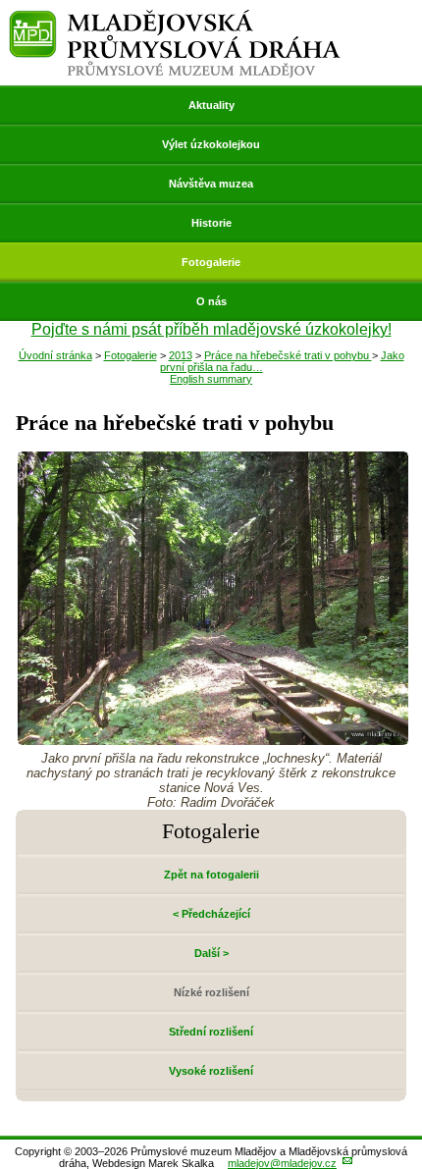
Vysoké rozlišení (211, 1071)
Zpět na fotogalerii (211, 874)
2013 (180, 355)
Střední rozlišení (211, 1031)
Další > (211, 953)
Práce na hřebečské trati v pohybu (288, 355)
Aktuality (211, 105)
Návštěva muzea (211, 183)
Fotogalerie (211, 262)
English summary (211, 379)
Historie (211, 223)
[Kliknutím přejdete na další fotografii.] (213, 739)
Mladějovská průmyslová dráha (174, 18)
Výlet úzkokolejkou (211, 144)
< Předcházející (211, 914)
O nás (211, 301)
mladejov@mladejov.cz (282, 1163)
